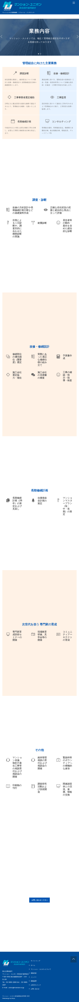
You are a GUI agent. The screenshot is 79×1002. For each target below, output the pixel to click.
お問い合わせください (40, 900)
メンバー (34, 977)
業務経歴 (34, 981)
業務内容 (34, 973)
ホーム (33, 965)
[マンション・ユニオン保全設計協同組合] (22, 9)
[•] (38, 53)
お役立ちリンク (36, 985)
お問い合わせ (35, 989)
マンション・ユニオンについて (41, 969)
